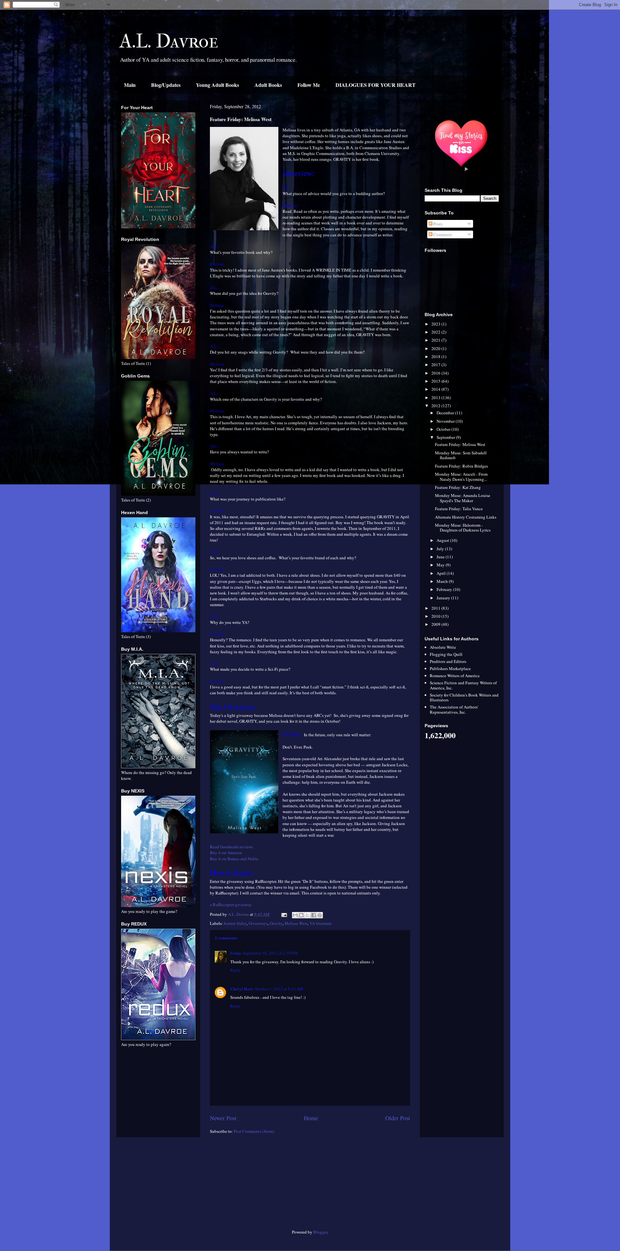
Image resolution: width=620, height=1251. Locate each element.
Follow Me (308, 84)
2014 (436, 389)
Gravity (276, 923)
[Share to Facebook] (313, 915)
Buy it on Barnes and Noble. (234, 859)
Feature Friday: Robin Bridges (461, 466)
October (444, 429)
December (446, 413)
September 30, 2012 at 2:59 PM (270, 953)
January (444, 598)
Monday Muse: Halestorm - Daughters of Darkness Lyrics (463, 527)
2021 (436, 340)
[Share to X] (307, 915)
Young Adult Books (217, 84)
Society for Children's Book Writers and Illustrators (464, 697)
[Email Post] (283, 914)
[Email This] (295, 915)
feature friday (235, 923)
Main (130, 84)
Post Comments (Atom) (254, 1131)
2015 (436, 381)
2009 (436, 624)
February (445, 589)
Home (311, 1118)
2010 (436, 616)
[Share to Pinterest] (319, 915)
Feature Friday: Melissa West (460, 444)
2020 (436, 348)
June (441, 557)
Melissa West (295, 923)
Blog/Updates (166, 84)
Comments (442, 234)
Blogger (320, 1232)
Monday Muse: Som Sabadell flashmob (461, 455)
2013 (436, 397)
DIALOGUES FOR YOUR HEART (376, 84)
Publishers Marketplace (450, 668)
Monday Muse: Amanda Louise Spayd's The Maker (462, 497)
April (442, 573)
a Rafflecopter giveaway (231, 904)
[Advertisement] (158, 1185)
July (441, 549)
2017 (436, 364)
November (446, 421)
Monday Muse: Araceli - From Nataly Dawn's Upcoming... (461, 476)
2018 (436, 356)
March (443, 581)
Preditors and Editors (448, 661)
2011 (436, 608)
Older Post (397, 1118)
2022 (436, 332)
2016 (436, 373)
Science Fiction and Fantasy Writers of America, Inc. (463, 685)
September (446, 437)
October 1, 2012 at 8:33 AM (278, 989)
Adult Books (268, 84)
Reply (235, 970)
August (443, 540)
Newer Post (223, 1118)
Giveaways (258, 923)
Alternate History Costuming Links (465, 517)
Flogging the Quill (446, 654)
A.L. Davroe (168, 41)
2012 (436, 405)
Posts (437, 224)
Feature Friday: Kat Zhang (458, 487)
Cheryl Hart (241, 989)
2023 (436, 324)
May (441, 565)
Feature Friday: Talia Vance (459, 509)
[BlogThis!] (301, 915)
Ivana (235, 953)
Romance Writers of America (455, 675)
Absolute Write (443, 647)
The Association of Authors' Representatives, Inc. (454, 709)
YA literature (320, 923)
